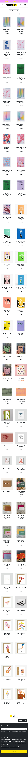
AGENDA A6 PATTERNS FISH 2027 (7, 170)
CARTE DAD (21, 656)
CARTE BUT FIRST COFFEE (7, 610)
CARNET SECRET (21, 378)
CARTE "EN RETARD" (7, 445)
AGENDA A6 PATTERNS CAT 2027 (21, 147)
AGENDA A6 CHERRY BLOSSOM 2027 (7, 101)
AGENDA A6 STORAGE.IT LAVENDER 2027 (21, 194)
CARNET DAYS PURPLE (7, 378)
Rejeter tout (14, 755)
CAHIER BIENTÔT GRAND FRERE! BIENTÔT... (21, 219)
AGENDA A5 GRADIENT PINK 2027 (21, 30)
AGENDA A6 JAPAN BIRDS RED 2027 (7, 147)
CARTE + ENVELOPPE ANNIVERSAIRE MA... (21, 540)
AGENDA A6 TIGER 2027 (7, 218)
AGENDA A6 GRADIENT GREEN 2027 (21, 101)
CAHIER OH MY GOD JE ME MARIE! (7, 288)
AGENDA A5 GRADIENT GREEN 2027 (7, 30)
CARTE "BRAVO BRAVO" (7, 423)
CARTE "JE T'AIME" (7, 468)
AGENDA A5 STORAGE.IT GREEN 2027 (21, 78)
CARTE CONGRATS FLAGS (21, 633)
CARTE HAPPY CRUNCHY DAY (7, 702)
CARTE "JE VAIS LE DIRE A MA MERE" (21, 469)
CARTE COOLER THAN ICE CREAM (7, 656)
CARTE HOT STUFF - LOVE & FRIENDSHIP (21, 702)
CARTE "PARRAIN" (7, 491)
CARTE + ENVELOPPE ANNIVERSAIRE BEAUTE (21, 493)
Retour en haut (22, 720)
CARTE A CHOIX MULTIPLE (7, 587)
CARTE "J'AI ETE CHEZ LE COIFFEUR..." (21, 446)
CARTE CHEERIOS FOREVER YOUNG (7, 633)
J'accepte (14, 751)
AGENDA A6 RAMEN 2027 (21, 170)
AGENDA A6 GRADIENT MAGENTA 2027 (7, 124)
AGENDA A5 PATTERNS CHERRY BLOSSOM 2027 (21, 54)
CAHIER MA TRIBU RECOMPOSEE (21, 265)
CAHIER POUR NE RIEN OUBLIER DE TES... (21, 288)
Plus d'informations (5, 747)
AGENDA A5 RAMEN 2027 (7, 77)
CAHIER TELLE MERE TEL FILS (21, 311)
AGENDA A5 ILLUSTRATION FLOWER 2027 (7, 54)
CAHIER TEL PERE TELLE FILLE (7, 311)
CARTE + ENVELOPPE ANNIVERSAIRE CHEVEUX (21, 517)
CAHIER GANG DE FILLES (7, 265)
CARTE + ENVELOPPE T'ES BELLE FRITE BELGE (21, 565)
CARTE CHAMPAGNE (21, 610)
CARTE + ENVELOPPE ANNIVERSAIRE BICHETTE (7, 517)
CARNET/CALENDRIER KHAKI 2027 (7, 400)
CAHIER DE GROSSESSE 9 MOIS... (7, 242)
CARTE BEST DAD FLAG (21, 587)
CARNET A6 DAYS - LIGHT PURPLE (21, 334)
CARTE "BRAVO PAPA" (21, 422)
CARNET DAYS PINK (21, 356)
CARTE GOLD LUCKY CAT (21, 679)
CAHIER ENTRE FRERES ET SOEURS (21, 242)
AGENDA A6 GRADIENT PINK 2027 (21, 124)
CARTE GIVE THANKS (7, 679)
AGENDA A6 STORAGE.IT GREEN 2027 (7, 194)
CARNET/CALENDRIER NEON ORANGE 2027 (21, 400)
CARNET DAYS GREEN (7, 356)
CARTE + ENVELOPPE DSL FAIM (7, 565)
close (23, 1)
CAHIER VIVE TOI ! (7, 333)
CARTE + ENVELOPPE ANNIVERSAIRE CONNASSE (7, 541)
